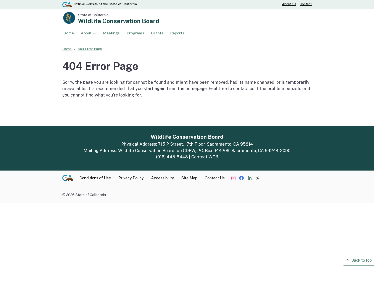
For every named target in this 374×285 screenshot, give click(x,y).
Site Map (189, 178)
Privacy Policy (131, 178)
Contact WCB (204, 156)
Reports (177, 33)
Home (68, 33)
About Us (289, 4)
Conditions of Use (95, 178)
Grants (157, 33)
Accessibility (162, 178)
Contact (306, 4)
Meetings (111, 33)
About (86, 33)
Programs (135, 33)
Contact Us (215, 178)
